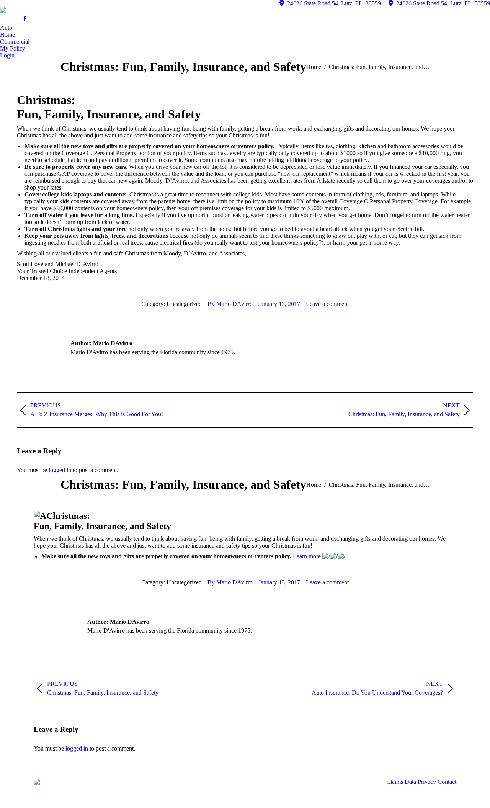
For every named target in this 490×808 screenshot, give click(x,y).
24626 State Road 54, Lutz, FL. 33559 (332, 3)
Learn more (307, 556)
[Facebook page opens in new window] (25, 19)
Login (7, 55)
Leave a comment (327, 304)
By (230, 304)
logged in (60, 470)
